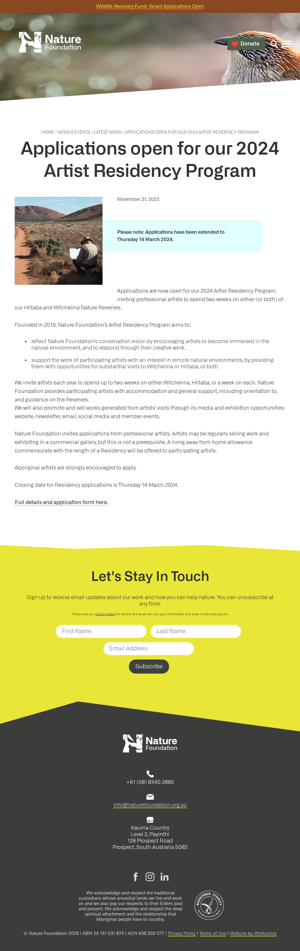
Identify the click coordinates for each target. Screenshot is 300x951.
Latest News (107, 132)
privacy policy (105, 614)
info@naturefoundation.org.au (150, 805)
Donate (250, 44)
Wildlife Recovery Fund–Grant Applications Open (150, 6)
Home (47, 132)
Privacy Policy (182, 933)
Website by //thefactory (253, 933)
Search (274, 44)
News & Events (74, 132)
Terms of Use (213, 933)
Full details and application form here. (61, 502)
